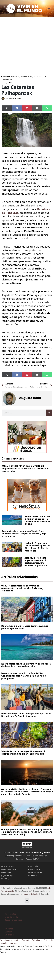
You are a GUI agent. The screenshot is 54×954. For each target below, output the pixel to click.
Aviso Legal (37, 940)
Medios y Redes (42, 852)
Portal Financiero (35, 872)
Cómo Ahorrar (34, 869)
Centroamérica (10, 76)
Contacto (19, 859)
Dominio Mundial (9, 869)
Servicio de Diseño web (37, 856)
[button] (27, 900)
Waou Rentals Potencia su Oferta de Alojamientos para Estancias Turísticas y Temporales (25, 468)
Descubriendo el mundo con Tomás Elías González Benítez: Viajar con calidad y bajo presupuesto (24, 533)
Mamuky (8, 931)
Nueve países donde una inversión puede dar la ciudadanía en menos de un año (37, 520)
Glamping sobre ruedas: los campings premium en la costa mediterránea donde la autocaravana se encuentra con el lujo (26, 832)
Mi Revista (32, 875)
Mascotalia (33, 866)
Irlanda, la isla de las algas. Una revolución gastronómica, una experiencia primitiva (36, 561)
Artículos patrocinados (15, 856)
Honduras (26, 76)
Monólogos (6, 878)
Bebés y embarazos (13, 920)
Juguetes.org (7, 875)
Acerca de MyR (32, 859)
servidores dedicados (30, 894)
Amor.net (9, 928)
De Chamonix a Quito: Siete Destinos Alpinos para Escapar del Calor (24, 627)
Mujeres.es (9, 934)
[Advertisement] (27, 45)
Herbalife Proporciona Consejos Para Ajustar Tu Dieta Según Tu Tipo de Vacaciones (37, 547)
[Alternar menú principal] (48, 8)
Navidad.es (6, 872)
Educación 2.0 (7, 866)
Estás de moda (11, 917)
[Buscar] (49, 413)
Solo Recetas (10, 913)
